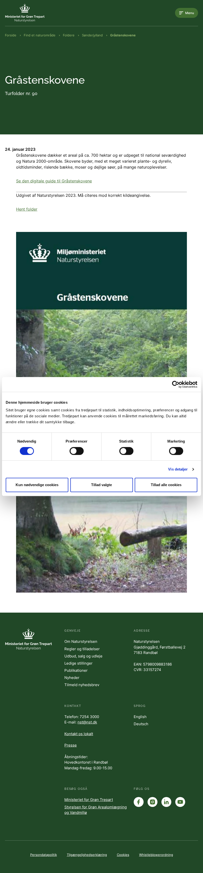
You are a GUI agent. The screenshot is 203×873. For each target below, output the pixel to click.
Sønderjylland (92, 35)
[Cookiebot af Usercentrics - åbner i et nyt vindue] (175, 384)
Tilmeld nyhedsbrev (81, 684)
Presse (70, 745)
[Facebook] (139, 802)
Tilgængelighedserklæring (87, 855)
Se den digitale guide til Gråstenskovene (54, 180)
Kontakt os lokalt (78, 733)
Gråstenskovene (123, 35)
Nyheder (71, 677)
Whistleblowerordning (156, 855)
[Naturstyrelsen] (25, 13)
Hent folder (26, 209)
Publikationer (76, 670)
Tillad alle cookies (166, 485)
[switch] (77, 451)
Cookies (123, 855)
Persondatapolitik (43, 855)
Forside (10, 35)
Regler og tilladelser (82, 649)
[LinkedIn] (166, 802)
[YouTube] (180, 802)
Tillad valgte (101, 485)
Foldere (69, 35)
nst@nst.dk (87, 722)
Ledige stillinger (78, 663)
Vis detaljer (178, 469)
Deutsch (141, 724)
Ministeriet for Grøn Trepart (88, 799)
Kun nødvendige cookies (37, 485)
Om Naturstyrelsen (80, 641)
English (140, 716)
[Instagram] (152, 802)
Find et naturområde (39, 35)
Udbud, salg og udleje (83, 656)
